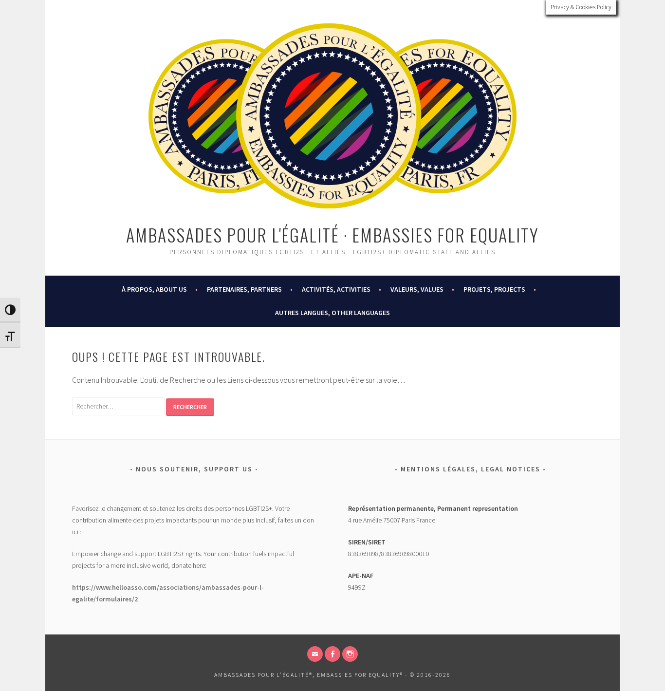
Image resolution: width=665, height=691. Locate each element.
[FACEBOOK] (332, 654)
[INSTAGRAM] (350, 654)
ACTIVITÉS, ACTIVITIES (336, 289)
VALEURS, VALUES (416, 289)
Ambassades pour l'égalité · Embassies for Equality (332, 234)
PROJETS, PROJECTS (494, 289)
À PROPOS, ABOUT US (154, 289)
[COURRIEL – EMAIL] (315, 654)
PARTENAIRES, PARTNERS (244, 289)
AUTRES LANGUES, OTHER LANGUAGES (332, 312)
